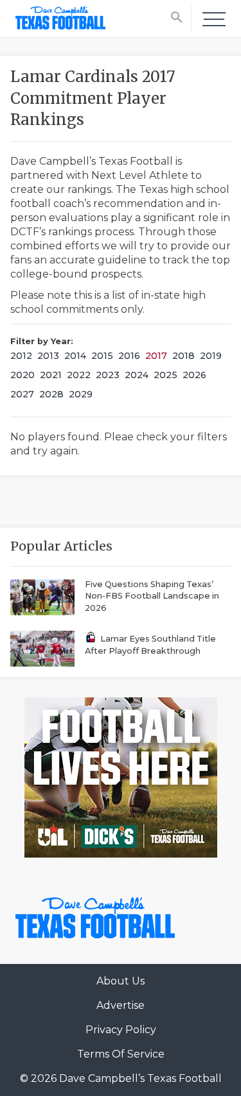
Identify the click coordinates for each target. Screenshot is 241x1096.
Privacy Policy (120, 1030)
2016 (129, 355)
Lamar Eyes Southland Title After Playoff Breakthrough (150, 645)
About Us (120, 981)
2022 (79, 375)
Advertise (120, 1005)
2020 (22, 375)
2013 (48, 355)
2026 (194, 375)
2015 (102, 355)
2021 (51, 375)
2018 (183, 355)
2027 (22, 394)
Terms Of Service (121, 1054)
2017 (156, 355)
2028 (51, 394)
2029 (81, 394)
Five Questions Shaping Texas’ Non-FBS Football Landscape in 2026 (152, 596)
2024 (136, 375)
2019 (211, 355)
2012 (21, 355)
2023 (108, 375)
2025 (165, 375)
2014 (75, 355)
